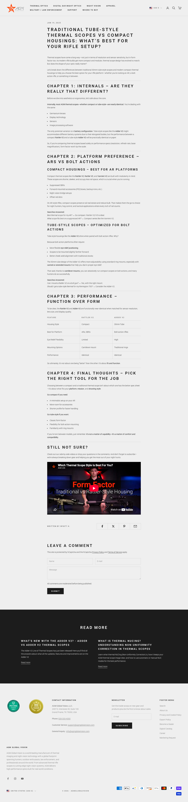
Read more (25, 662)
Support (72, 10)
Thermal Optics (39, 6)
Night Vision (94, 6)
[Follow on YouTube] (22, 778)
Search (163, 706)
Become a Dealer (167, 724)
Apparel (110, 6)
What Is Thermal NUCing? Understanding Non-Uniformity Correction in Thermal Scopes (125, 644)
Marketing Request (168, 738)
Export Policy (165, 720)
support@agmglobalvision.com (81, 725)
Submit (55, 591)
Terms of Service (115, 552)
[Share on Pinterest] (124, 526)
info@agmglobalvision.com (77, 731)
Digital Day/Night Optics (67, 6)
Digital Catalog (166, 729)
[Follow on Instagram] (15, 778)
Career (162, 733)
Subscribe (122, 726)
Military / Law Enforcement (46, 10)
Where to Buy (90, 10)
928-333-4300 (64, 719)
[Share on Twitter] (113, 526)
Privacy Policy (98, 552)
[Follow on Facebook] (8, 778)
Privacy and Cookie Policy (170, 715)
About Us (163, 710)
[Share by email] (135, 526)
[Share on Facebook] (102, 526)
